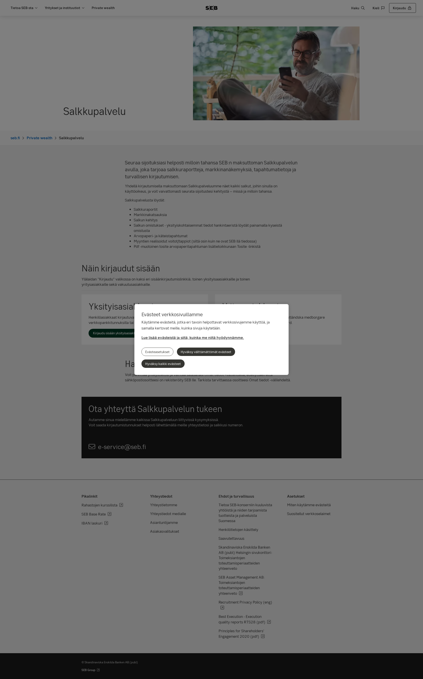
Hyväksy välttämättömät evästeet (206, 352)
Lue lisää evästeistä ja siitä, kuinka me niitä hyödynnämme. (192, 337)
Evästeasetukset (157, 352)
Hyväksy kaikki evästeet (163, 363)
